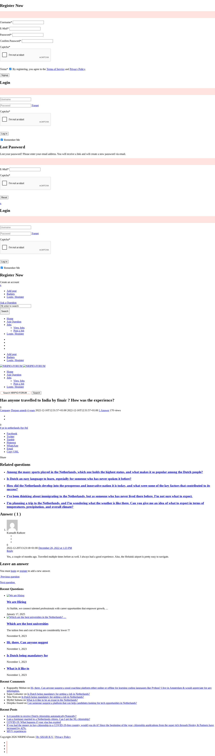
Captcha (5, 47)
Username (6, 22)
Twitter (10, 436)
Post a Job (18, 330)
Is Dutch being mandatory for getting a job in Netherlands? (58, 693)
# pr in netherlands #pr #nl (14, 427)
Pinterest (11, 442)
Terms (4, 69)
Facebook (12, 433)
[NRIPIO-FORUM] (22, 366)
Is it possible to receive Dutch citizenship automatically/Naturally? (41, 716)
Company (5, 410)
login (13, 571)
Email (10, 448)
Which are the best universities (27, 623)
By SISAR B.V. (44, 737)
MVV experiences (16, 731)
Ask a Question (8, 302)
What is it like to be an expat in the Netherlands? (52, 700)
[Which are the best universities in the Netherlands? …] (36, 617)
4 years (31, 410)
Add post (11, 290)
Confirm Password (10, 40)
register (23, 571)
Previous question (9, 576)
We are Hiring (16, 602)
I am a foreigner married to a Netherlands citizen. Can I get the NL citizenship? (48, 719)
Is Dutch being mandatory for (27, 655)
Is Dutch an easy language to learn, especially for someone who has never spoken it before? (69, 478)
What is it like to (18, 668)
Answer (104, 410)
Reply (10, 551)
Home (10, 318)
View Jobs (19, 327)
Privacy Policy (77, 69)
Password (6, 34)
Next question (7, 582)
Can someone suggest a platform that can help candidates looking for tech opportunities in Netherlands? (82, 703)
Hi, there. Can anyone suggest (27, 642)
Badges (11, 293)
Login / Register (15, 333)
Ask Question (14, 321)
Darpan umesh (19, 410)
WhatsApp (12, 445)
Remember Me (11, 139)
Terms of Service (55, 69)
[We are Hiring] (15, 595)
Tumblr (10, 439)
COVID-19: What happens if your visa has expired (34, 722)
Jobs (9, 324)
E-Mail (4, 28)
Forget (35, 105)
